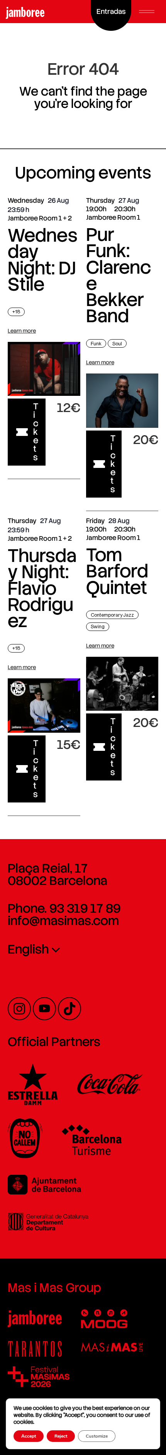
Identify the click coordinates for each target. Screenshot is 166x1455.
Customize (97, 1436)
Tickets (35, 432)
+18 (16, 311)
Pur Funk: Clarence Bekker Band (118, 275)
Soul (117, 343)
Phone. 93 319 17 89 (64, 908)
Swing (98, 626)
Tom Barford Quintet (117, 571)
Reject (60, 1436)
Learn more (22, 330)
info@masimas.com (63, 921)
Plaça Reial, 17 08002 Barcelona (57, 874)
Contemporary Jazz (112, 614)
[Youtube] (44, 1008)
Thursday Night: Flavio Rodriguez (42, 588)
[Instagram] (19, 1008)
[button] (146, 11)
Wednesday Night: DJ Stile (43, 260)
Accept (28, 1436)
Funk (96, 343)
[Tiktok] (69, 1008)
